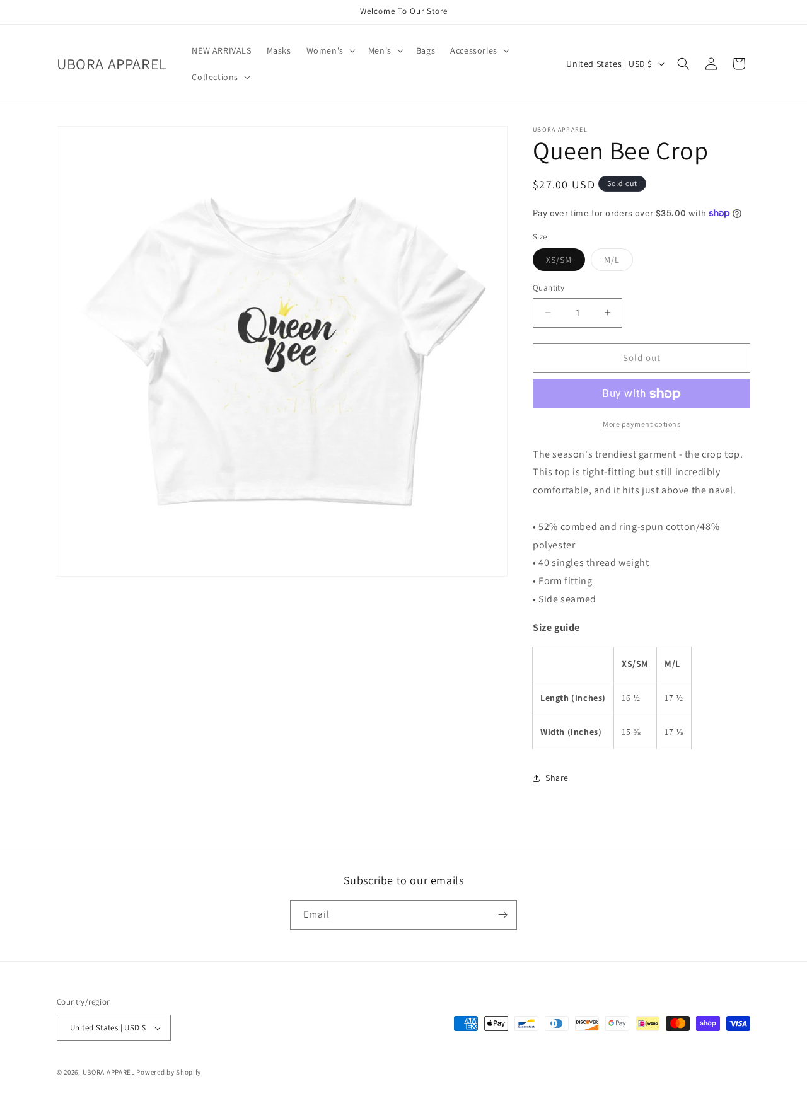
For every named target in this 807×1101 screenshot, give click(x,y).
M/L (618, 262)
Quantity (548, 287)
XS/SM (565, 262)
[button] (330, 50)
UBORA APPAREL (109, 1072)
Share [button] (557, 777)
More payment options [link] (641, 424)
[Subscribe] (502, 915)
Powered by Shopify (168, 1072)
